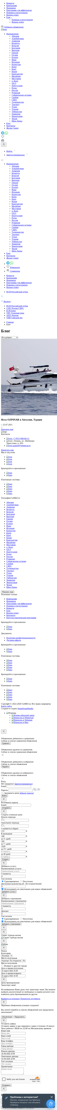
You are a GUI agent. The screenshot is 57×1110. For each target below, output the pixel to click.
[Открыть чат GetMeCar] (50, 1103)
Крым (14, 71)
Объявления (7, 1017)
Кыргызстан (17, 74)
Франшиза (11, 8)
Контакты (10, 615)
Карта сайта (6, 706)
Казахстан (16, 64)
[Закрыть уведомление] (52, 1097)
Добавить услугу (9, 892)
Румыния (16, 93)
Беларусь (16, 43)
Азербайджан (18, 38)
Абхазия (15, 36)
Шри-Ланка (17, 121)
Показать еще (7, 429)
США (14, 100)
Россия (15, 90)
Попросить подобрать (30, 999)
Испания (16, 62)
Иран (14, 60)
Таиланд (15, 104)
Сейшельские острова (21, 95)
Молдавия (16, 78)
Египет (15, 57)
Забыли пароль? (26, 793)
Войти (4, 796)
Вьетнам (15, 50)
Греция (15, 53)
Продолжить (20, 1017)
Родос (14, 88)
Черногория (17, 116)
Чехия (14, 119)
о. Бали (15, 81)
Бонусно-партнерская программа (21, 618)
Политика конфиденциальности (20, 638)
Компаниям (11, 5)
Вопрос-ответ (12, 15)
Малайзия (16, 76)
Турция (15, 109)
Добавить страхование (11, 924)
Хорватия (16, 114)
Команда (10, 3)
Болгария (16, 48)
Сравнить (6, 743)
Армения (16, 41)
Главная (10, 322)
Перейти (5, 767)
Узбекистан (17, 111)
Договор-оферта (13, 640)
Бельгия (15, 45)
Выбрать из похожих (10, 999)
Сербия (15, 97)
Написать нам (7, 450)
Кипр (14, 67)
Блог (8, 611)
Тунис (14, 107)
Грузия (15, 55)
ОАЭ (14, 83)
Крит (14, 69)
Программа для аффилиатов (19, 10)
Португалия (17, 86)
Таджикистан (18, 102)
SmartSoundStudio (25, 708)
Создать (5, 859)
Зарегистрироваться (23, 784)
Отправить (6, 808)
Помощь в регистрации (17, 13)
